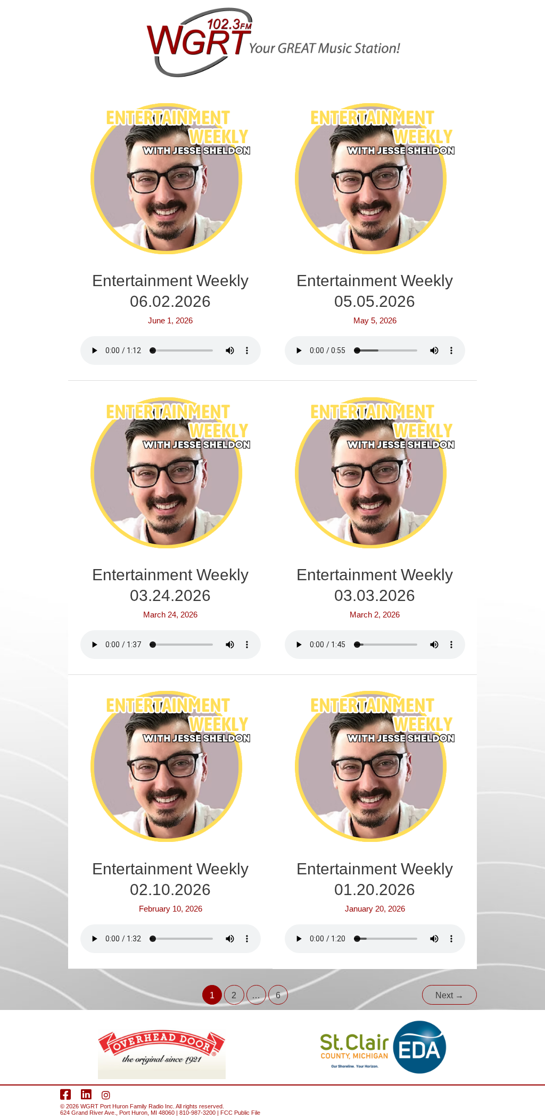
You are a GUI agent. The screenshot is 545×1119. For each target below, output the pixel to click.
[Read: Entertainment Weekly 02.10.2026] (170, 765)
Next (449, 995)
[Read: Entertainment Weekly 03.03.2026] (375, 472)
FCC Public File (240, 1112)
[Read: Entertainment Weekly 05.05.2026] (375, 177)
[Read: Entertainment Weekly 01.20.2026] (375, 765)
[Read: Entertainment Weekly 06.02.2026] (170, 177)
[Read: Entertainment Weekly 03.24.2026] (170, 472)
